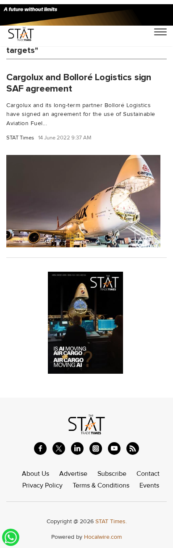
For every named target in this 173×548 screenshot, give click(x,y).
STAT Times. (111, 521)
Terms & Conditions (101, 485)
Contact (148, 473)
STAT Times (20, 138)
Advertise (73, 473)
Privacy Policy (42, 485)
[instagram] (95, 448)
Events (149, 485)
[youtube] (114, 448)
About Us (35, 473)
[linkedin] (77, 448)
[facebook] (40, 448)
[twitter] (58, 448)
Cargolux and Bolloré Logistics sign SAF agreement (78, 82)
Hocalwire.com (103, 536)
